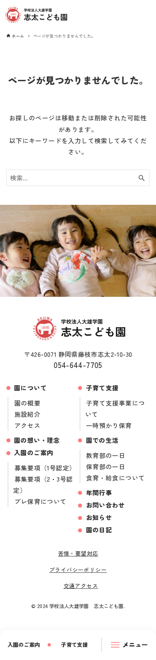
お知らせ (99, 517)
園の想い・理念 (37, 440)
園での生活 (102, 440)
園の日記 (99, 529)
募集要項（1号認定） (45, 467)
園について (30, 387)
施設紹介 (27, 414)
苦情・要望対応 (78, 553)
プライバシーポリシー (78, 570)
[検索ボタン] (142, 178)
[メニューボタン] (130, 645)
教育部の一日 (105, 455)
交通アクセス (81, 586)
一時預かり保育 (109, 425)
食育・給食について (115, 477)
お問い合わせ (105, 504)
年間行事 (99, 492)
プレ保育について (40, 501)
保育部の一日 (105, 466)
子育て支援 (102, 387)
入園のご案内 (33, 452)
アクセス (27, 425)
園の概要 (27, 402)
